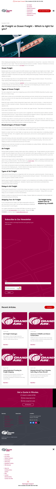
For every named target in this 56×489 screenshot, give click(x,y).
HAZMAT (22, 83)
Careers (20, 421)
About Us (21, 419)
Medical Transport (31, 8)
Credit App (21, 423)
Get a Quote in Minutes (44, 10)
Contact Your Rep (9, 478)
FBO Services (30, 15)
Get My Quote (28, 404)
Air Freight (29, 5)
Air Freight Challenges (10, 334)
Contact (20, 416)
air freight (22, 65)
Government (30, 10)
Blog (20, 417)
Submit (9, 292)
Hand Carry (29, 11)
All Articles (49, 307)
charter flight (31, 160)
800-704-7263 (34, 420)
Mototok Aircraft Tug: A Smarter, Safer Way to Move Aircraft (40, 371)
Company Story (8, 469)
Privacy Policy (4, 438)
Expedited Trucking (31, 13)
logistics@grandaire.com (22, 212)
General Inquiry (8, 476)
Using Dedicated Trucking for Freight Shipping (12, 371)
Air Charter (29, 6)
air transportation (13, 210)
